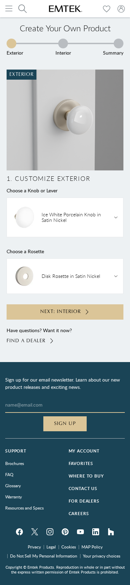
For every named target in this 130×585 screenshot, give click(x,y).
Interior (63, 52)
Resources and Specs (24, 508)
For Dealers (84, 501)
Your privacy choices (101, 556)
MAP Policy (92, 547)
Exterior (15, 52)
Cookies (68, 547)
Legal (51, 547)
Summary (113, 52)
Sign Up (65, 423)
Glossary (13, 485)
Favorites (81, 463)
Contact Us (83, 488)
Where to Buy (86, 476)
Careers (79, 513)
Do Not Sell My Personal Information (43, 556)
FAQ (9, 474)
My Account (84, 451)
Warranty (13, 496)
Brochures (14, 463)
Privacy (34, 547)
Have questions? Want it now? (39, 335)
